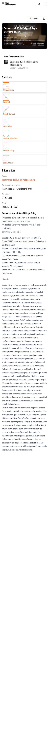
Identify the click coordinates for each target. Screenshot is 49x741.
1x (42, 43)
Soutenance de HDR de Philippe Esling (18, 179)
